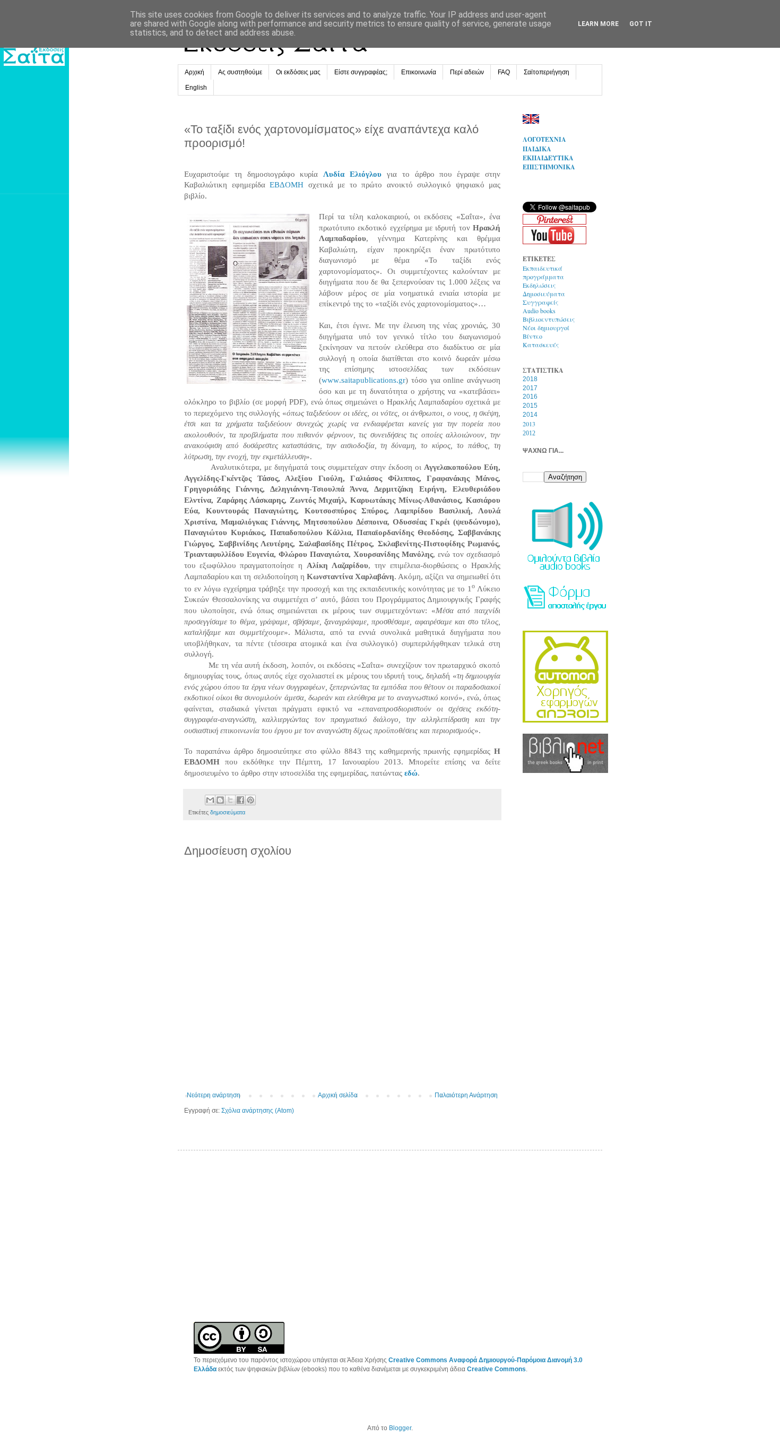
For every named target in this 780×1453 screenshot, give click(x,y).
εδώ (411, 773)
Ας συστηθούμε (240, 72)
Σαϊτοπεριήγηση (546, 72)
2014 (530, 414)
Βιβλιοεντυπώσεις (549, 319)
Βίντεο (532, 336)
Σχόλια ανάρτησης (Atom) (257, 1110)
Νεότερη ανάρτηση (213, 1095)
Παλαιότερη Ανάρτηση (466, 1095)
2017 (530, 388)
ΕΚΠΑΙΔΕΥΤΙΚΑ (548, 157)
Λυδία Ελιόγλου (352, 174)
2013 (529, 423)
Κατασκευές (541, 344)
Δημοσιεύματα (544, 293)
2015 (530, 405)
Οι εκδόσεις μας (298, 72)
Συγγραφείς (540, 302)
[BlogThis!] (220, 800)
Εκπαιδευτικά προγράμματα (543, 272)
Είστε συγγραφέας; (360, 72)
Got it (640, 24)
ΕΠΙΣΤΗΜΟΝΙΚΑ (549, 166)
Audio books (539, 310)
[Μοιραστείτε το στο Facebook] (240, 800)
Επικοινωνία (418, 72)
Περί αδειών (467, 72)
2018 (530, 379)
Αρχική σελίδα (338, 1095)
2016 (530, 396)
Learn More (598, 24)
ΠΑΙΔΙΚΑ (537, 148)
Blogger (400, 1428)
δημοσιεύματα (227, 812)
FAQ (504, 72)
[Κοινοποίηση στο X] (230, 800)
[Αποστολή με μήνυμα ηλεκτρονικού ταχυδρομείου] (210, 800)
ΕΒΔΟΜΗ (287, 184)
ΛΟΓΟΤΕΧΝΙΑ (544, 139)
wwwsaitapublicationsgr (363, 380)
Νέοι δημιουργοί (546, 327)
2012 (529, 433)
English (196, 87)
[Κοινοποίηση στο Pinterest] (250, 800)
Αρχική (194, 72)
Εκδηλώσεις (539, 285)
